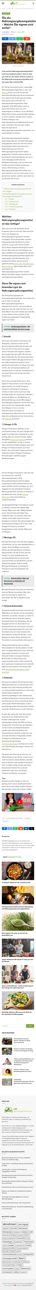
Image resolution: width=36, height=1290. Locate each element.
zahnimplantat (7, 1272)
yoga (17, 1268)
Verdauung (26, 1262)
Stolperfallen (17, 1262)
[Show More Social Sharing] (32, 38)
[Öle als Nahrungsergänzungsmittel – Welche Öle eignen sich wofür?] (18, 53)
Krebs (28, 1245)
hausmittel (21, 1238)
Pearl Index (6, 1251)
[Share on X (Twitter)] (12, 38)
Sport (22, 1258)
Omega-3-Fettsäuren (17, 439)
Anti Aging (23, 1224)
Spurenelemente (7, 1262)
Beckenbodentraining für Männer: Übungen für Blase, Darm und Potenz (22, 1040)
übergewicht (23, 1272)
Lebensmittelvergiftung (9, 1248)
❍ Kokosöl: (10, 209)
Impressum (30, 1283)
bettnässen (23, 1228)
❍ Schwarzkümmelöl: (14, 207)
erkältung (13, 1235)
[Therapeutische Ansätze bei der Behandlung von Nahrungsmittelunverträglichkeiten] (18, 895)
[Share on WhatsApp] (19, 38)
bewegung (7, 1232)
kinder (11, 1245)
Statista (5, 92)
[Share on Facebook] (5, 38)
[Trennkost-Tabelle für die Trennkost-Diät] (18, 871)
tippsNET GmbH (27, 1285)
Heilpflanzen (18, 1242)
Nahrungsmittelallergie (22, 1248)
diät (31, 1232)
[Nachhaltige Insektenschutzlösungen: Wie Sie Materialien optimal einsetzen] (7, 1082)
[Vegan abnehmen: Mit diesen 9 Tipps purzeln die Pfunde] (18, 948)
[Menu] (3, 3)
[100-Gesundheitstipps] (18, 3)
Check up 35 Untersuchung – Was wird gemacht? (16, 1203)
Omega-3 (27, 818)
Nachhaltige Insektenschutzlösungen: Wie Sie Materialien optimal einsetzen (24, 1081)
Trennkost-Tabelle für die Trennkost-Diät (16, 882)
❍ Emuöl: (9, 199)
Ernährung (6, 13)
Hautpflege (7, 1242)
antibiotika (5, 1228)
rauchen (18, 1251)
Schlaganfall (28, 1254)
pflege (12, 1251)
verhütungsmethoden (9, 1265)
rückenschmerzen (10, 1254)
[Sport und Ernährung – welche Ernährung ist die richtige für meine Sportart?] (18, 974)
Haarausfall (11, 1238)
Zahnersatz (25, 1268)
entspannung (6, 1235)
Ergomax (8, 419)
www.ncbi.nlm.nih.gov (10, 744)
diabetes (25, 1232)
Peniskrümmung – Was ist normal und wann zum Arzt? (17, 1187)
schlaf (20, 1254)
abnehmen (9, 1224)
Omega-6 (5, 821)
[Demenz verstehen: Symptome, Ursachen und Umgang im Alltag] (7, 1051)
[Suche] (33, 3)
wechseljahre (8, 1268)
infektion (5, 1245)
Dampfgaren (16, 1232)
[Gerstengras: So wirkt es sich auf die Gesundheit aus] (18, 921)
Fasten (27, 1235)
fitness (4, 1238)
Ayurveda (13, 1228)
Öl (3, 818)
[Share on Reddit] (26, 38)
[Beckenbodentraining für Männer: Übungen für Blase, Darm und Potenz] (7, 1041)
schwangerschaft (10, 1258)
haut (28, 1238)
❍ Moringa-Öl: (11, 204)
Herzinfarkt (28, 1242)
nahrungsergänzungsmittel (14, 818)
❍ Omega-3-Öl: (12, 201)
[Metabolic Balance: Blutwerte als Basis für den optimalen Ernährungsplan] (18, 1000)
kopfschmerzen (20, 1245)
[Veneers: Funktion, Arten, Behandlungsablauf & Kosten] (7, 1071)
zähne (16, 1272)
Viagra (19, 1265)
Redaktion (6, 32)
